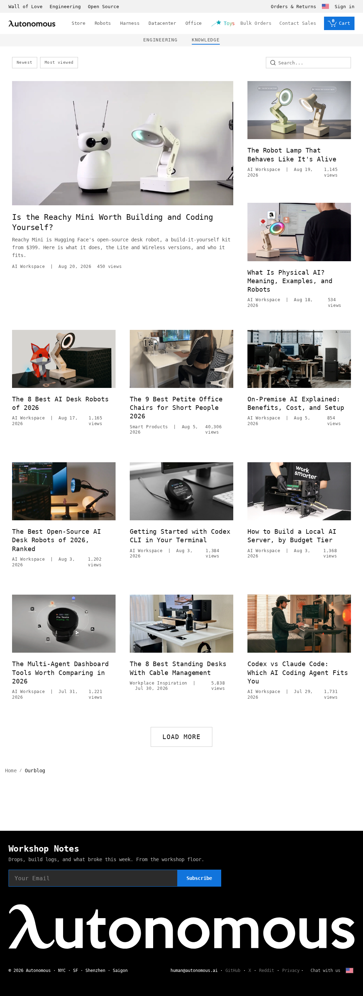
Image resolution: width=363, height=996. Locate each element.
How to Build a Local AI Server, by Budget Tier (291, 536)
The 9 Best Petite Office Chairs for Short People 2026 (176, 407)
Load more (181, 736)
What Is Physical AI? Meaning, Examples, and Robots (290, 281)
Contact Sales (297, 23)
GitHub (232, 970)
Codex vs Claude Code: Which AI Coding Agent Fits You (297, 672)
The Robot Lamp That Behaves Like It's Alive (291, 154)
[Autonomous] (32, 24)
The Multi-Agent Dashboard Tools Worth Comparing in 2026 (60, 672)
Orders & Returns (293, 6)
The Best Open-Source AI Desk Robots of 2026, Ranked (56, 540)
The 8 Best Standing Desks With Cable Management (178, 668)
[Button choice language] (325, 6)
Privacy (291, 970)
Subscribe (199, 878)
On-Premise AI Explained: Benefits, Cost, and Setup (295, 403)
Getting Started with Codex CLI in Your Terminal (180, 536)
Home (11, 770)
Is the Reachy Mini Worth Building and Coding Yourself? (112, 222)
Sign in (344, 6)
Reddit (266, 970)
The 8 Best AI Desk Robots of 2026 (60, 403)
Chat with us (325, 970)
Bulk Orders (256, 23)
